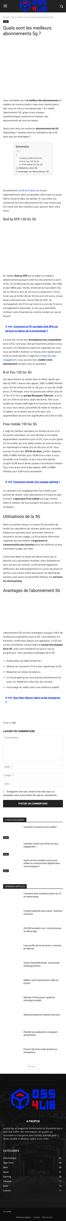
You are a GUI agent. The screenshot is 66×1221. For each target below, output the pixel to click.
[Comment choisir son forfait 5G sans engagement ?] (12, 849)
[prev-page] (5, 877)
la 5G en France (27, 190)
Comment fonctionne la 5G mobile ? (40, 827)
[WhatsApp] (37, 42)
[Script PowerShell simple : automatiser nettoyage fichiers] (12, 968)
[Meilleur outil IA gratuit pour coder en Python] (12, 985)
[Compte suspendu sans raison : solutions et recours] (12, 916)
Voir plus (32, 1066)
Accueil (6, 17)
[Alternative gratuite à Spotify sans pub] (12, 1020)
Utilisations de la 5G (27, 168)
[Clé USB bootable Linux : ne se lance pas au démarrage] (12, 933)
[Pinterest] (30, 42)
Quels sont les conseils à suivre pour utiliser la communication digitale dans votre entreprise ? (41, 863)
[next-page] (10, 877)
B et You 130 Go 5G (30, 161)
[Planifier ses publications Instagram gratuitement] (12, 1037)
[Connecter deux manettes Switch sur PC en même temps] (12, 899)
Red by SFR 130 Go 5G (32, 158)
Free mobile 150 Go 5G (32, 164)
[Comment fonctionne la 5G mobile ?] (12, 832)
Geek (13, 17)
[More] (44, 42)
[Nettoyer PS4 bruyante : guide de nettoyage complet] (12, 1003)
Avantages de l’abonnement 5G (33, 171)
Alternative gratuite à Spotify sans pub (41, 1014)
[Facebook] (16, 42)
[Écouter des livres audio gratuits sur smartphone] (12, 1054)
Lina (14, 722)
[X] (23, 42)
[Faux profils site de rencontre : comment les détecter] (12, 951)
